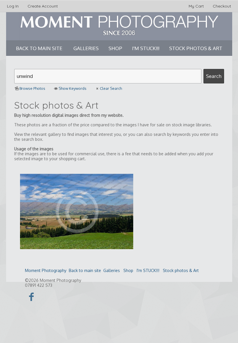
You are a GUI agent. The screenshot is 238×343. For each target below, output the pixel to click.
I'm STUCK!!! (145, 48)
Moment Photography (45, 270)
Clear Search (111, 88)
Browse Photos (32, 88)
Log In (13, 6)
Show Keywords (72, 88)
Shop (115, 48)
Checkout (222, 6)
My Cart (197, 6)
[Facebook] (31, 296)
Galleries (86, 48)
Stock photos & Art (195, 48)
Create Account (43, 6)
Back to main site (39, 48)
